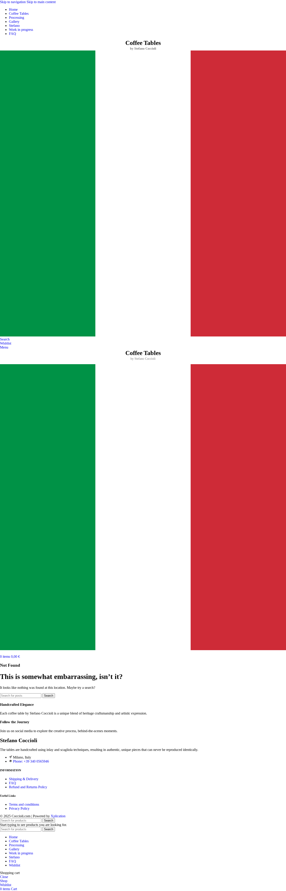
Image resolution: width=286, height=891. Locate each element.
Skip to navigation (13, 2)
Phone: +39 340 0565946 (31, 761)
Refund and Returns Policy (28, 787)
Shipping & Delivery (23, 779)
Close (4, 877)
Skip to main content (41, 2)
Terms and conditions (24, 804)
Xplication (58, 816)
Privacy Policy (19, 808)
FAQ (12, 783)
